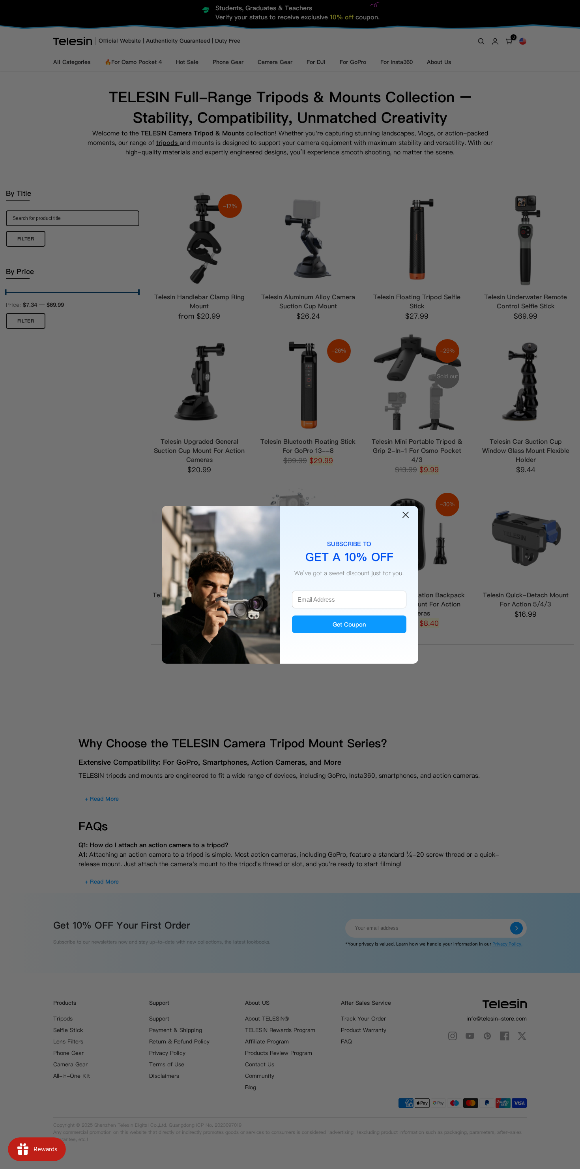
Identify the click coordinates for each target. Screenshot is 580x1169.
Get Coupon (349, 624)
